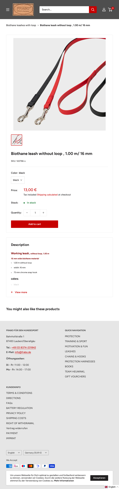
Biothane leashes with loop (21, 25)
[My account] (104, 9)
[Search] (93, 9)
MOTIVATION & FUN (76, 346)
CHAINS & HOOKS (75, 356)
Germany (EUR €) (33, 452)
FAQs (9, 403)
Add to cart (34, 224)
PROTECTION (72, 336)
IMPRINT (11, 438)
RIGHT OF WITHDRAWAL (20, 423)
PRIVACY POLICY (16, 413)
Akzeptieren (99, 478)
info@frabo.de (23, 352)
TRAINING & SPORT (76, 341)
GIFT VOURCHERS (75, 376)
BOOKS (69, 366)
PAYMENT (12, 433)
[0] (110, 9)
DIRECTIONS (13, 398)
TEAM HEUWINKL (75, 371)
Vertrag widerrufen (17, 428)
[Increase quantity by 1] (43, 212)
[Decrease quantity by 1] (27, 212)
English (11, 452)
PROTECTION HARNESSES (80, 361)
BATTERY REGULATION (19, 408)
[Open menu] (7, 9)
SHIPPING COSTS (16, 418)
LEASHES (70, 351)
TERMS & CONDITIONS (19, 393)
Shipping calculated (47, 194)
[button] (111, 487)
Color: (18, 172)
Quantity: (16, 212)
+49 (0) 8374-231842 (23, 347)
